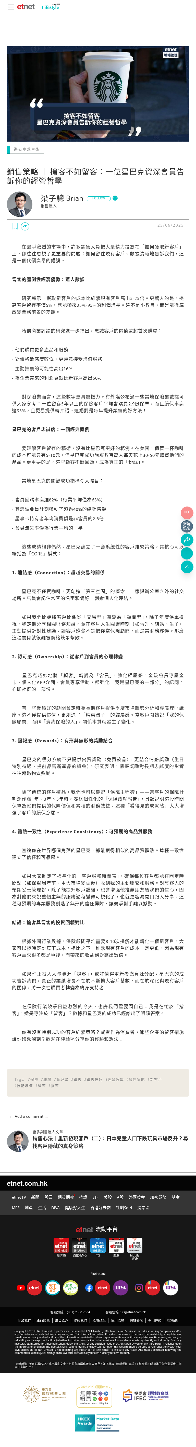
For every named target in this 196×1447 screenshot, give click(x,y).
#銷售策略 (136, 1079)
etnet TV (19, 1197)
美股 (108, 1197)
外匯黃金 (137, 1197)
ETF (95, 1197)
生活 (42, 1208)
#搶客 (54, 1085)
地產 (29, 1208)
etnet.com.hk (27, 1182)
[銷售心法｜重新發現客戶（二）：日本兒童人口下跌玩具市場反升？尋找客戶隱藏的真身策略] (19, 1141)
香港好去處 (100, 1208)
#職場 (46, 1079)
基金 (176, 1197)
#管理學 (61, 1079)
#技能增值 (24, 1085)
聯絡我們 (80, 1320)
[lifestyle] (49, 7)
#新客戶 (155, 1079)
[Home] (26, 6)
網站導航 (136, 1320)
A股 (120, 1197)
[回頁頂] (187, 567)
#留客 (41, 1085)
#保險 (33, 1079)
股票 (48, 1197)
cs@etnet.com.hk (134, 1312)
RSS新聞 (172, 1320)
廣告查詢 (61, 1320)
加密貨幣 (158, 1197)
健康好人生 (75, 1208)
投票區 (143, 1208)
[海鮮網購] (187, 526)
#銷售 (76, 1079)
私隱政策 (99, 1320)
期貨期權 (66, 1197)
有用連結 (155, 1320)
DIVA (55, 1208)
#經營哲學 (114, 1079)
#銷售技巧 (93, 1079)
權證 (83, 1197)
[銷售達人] (19, 203)
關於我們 (24, 1320)
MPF (16, 1208)
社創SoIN (124, 1208)
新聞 (35, 1197)
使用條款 (117, 1320)
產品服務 (43, 1320)
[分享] (25, 226)
